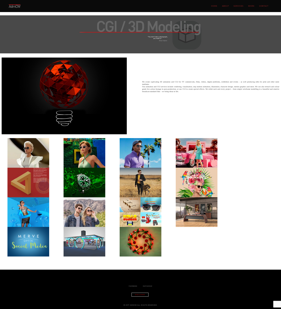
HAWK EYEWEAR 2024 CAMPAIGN (196, 150)
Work (251, 6)
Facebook (133, 286)
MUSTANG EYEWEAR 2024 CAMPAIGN (140, 150)
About (225, 6)
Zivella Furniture (196, 209)
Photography (88, 189)
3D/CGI (21, 159)
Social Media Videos (28, 239)
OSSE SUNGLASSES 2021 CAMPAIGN (28, 209)
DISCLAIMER (140, 294)
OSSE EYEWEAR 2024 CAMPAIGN (28, 150)
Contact (263, 6)
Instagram (147, 286)
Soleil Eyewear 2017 (84, 209)
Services (238, 6)
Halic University (28, 179)
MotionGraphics (32, 159)
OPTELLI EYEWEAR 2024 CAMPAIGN (84, 150)
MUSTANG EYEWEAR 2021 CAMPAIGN (140, 179)
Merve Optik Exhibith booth (84, 239)
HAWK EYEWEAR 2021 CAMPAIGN (197, 179)
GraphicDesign (32, 189)
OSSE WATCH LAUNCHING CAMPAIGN (84, 179)
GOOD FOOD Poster (140, 239)
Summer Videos (140, 209)
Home (214, 6)
